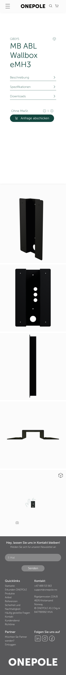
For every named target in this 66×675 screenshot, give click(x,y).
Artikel (8, 597)
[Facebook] (51, 638)
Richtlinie (10, 624)
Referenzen (11, 601)
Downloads (18, 96)
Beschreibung (19, 77)
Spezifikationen (20, 87)
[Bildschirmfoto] (17, 523)
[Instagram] (44, 638)
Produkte (10, 593)
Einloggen (10, 644)
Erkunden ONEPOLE (16, 589)
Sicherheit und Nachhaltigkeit (12, 607)
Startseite (10, 585)
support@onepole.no (45, 589)
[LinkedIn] (37, 638)
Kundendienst (12, 620)
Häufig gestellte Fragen (17, 612)
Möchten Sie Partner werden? (16, 638)
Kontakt (9, 616)
